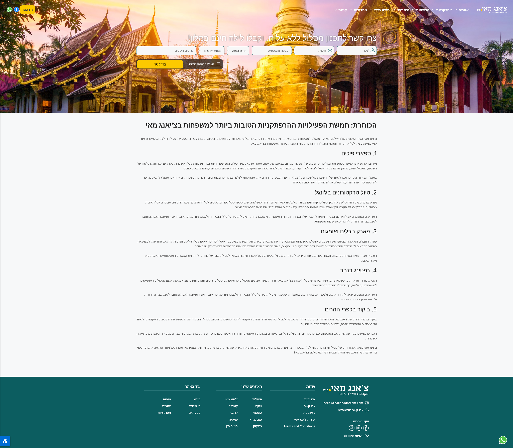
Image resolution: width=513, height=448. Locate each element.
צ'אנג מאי (231, 399)
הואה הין (232, 426)
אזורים (463, 10)
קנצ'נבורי (256, 419)
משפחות (422, 10)
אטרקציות (444, 10)
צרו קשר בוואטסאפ (350, 410)
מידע (197, 399)
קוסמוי (257, 413)
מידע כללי (382, 10)
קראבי (234, 413)
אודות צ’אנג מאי (304, 419)
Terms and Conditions (299, 426)
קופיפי (233, 406)
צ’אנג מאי (308, 413)
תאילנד (257, 399)
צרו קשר (27, 9)
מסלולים (360, 10)
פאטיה (233, 419)
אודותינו (309, 399)
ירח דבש (402, 10)
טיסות (167, 399)
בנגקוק (257, 426)
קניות (342, 10)
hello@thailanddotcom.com (343, 403)
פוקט (258, 406)
